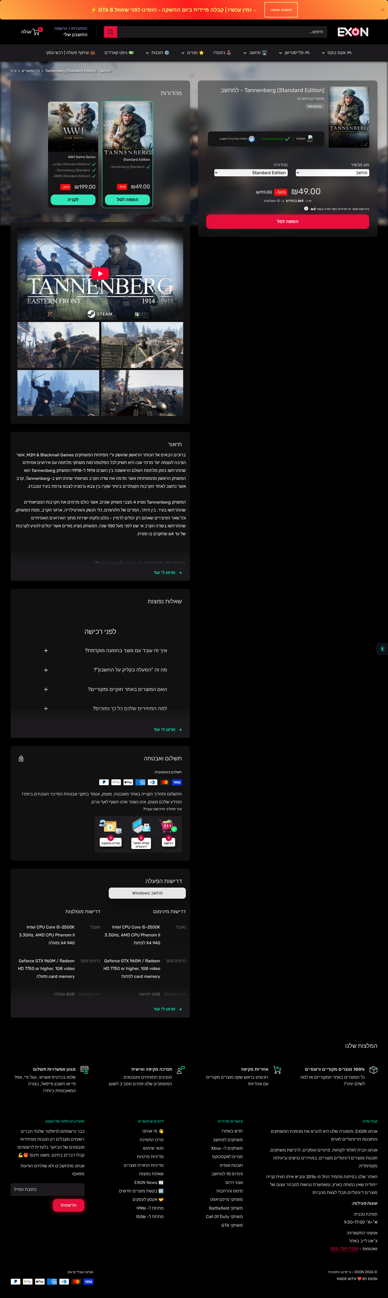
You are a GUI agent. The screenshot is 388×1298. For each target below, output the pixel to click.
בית (13, 71)
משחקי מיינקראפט (226, 1199)
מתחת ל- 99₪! (150, 1208)
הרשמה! (69, 1205)
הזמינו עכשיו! (281, 9)
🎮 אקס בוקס (340, 52)
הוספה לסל (288, 221)
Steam (300, 138)
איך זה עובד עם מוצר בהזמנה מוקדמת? (126, 650)
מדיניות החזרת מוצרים (144, 1165)
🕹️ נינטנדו (222, 52)
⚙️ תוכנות (160, 52)
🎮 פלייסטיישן (297, 52)
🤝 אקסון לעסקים (148, 1199)
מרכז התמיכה (152, 1139)
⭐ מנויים (195, 52)
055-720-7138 (344, 1248)
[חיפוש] (110, 32)
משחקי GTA (232, 1225)
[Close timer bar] (383, 10)
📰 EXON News (149, 1182)
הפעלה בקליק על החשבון (233, 138)
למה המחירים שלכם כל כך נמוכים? (130, 708)
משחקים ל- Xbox (227, 1148)
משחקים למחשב (228, 1139)
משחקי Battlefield (226, 1208)
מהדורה (281, 164)
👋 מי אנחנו (153, 1131)
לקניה (73, 199)
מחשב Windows (147, 893)
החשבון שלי (75, 34)
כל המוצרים (31, 71)
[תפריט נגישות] (382, 649)
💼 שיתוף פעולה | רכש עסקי (70, 52)
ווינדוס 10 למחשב (227, 1173)
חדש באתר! (232, 1131)
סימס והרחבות (229, 1190)
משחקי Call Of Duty (224, 1216)
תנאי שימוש (153, 1148)
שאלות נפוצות (151, 1173)
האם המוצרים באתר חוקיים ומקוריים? (127, 689)
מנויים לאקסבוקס (227, 1156)
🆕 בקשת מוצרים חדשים (141, 1190)
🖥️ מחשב (258, 52)
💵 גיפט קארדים (119, 52)
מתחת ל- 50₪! (150, 1216)
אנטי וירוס (234, 1182)
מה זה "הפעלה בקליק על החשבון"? (130, 670)
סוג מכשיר (360, 164)
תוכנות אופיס (231, 1165)
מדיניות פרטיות (150, 1156)
